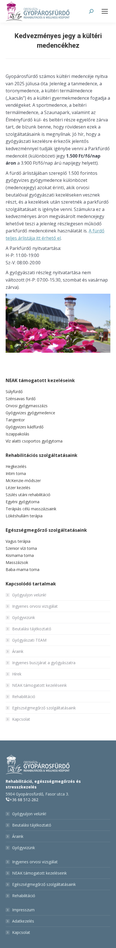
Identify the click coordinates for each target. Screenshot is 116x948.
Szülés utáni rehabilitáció (28, 494)
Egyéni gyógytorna (22, 501)
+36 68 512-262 (24, 799)
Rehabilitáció (23, 696)
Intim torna (16, 473)
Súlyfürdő (14, 391)
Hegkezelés (16, 466)
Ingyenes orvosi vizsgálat (35, 606)
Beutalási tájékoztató (31, 628)
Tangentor (15, 419)
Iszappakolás (17, 434)
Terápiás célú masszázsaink (31, 508)
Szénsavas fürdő (20, 398)
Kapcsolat (21, 719)
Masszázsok (17, 562)
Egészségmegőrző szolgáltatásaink (44, 708)
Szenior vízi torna (21, 548)
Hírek (16, 674)
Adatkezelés (23, 921)
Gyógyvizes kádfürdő (24, 427)
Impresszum (23, 909)
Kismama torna (20, 555)
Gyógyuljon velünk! (29, 595)
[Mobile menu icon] (104, 11)
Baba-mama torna (22, 569)
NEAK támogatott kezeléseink (39, 685)
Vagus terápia (18, 541)
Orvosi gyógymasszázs (27, 405)
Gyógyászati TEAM (29, 640)
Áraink (17, 651)
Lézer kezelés (18, 487)
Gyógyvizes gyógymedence (30, 412)
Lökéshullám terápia (24, 515)
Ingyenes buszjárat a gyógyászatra (43, 662)
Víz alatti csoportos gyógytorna (34, 441)
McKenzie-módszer (23, 480)
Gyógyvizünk (23, 617)
